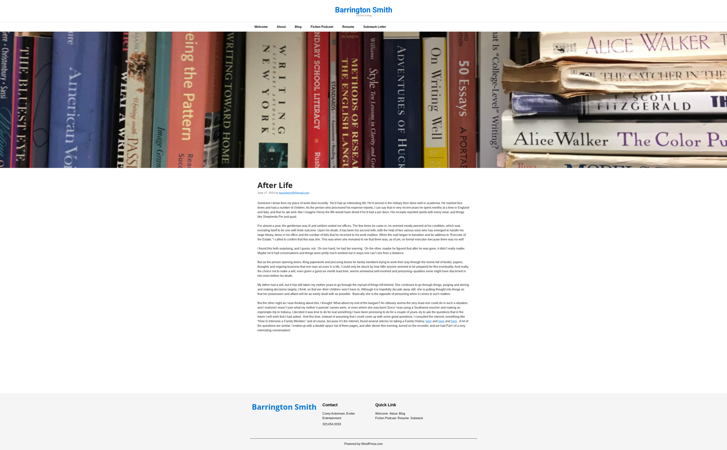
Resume (348, 26)
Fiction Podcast (322, 26)
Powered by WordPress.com (363, 443)
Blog (298, 26)
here (429, 321)
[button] (381, 413)
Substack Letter (374, 26)
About (281, 26)
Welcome (261, 26)
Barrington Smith (363, 9)
